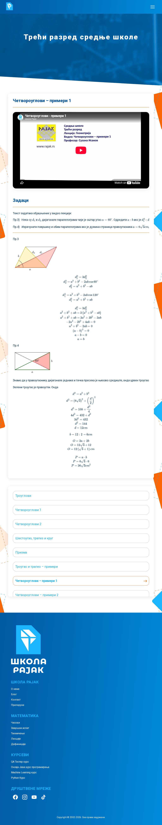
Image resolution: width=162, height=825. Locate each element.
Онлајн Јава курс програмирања (30, 767)
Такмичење (18, 733)
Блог (14, 694)
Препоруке (17, 705)
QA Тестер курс (20, 761)
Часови (15, 722)
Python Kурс (18, 777)
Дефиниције (18, 744)
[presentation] (33, 219)
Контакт (16, 699)
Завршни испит (20, 728)
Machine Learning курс (24, 772)
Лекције (16, 738)
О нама (15, 688)
